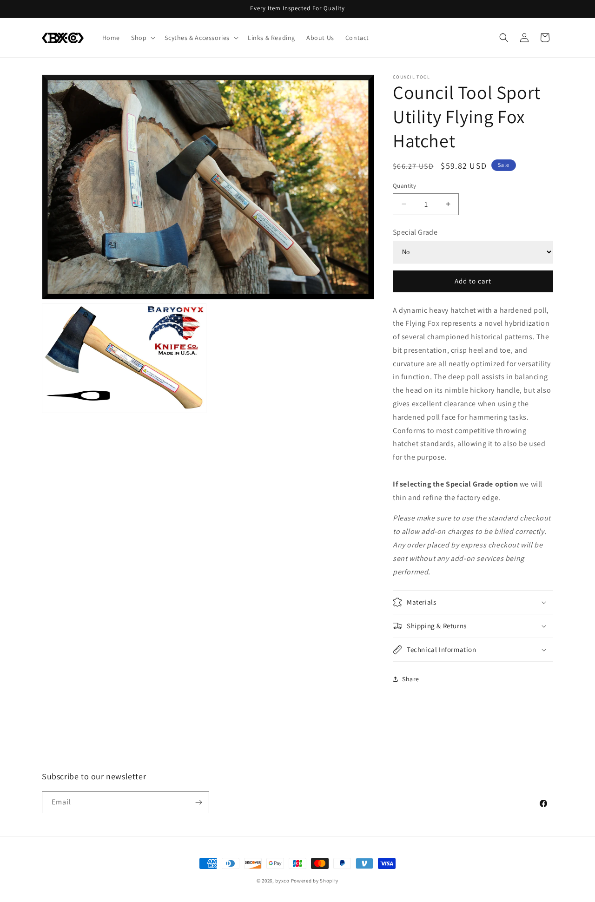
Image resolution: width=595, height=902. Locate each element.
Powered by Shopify (315, 880)
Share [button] (410, 679)
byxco (282, 880)
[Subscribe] (198, 802)
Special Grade (415, 232)
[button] (142, 37)
